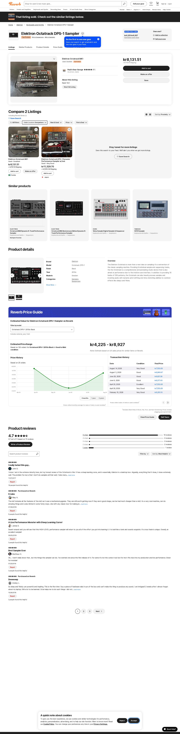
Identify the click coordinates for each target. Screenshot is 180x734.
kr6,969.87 (159, 372)
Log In (170, 4)
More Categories (90, 9)
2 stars (85, 444)
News (128, 9)
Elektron (75, 261)
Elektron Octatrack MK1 (72, 59)
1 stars (85, 448)
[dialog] (90, 720)
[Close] (98, 39)
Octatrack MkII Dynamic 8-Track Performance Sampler (27, 232)
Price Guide (57, 47)
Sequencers (76, 281)
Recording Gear (56, 9)
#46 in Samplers (50, 37)
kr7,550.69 (159, 368)
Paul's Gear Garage (75, 70)
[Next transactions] (167, 402)
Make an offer (146, 74)
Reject (122, 721)
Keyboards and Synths (40, 9)
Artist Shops (146, 9)
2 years (101, 398)
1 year (93, 398)
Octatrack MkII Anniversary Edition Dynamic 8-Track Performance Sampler (68, 232)
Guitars (12, 9)
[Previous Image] (12, 275)
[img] (88, 69)
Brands (122, 9)
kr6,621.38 (158, 376)
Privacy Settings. (101, 724)
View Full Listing (70, 87)
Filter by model (16, 325)
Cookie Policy (48, 724)
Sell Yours (165, 417)
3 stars (85, 441)
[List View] (150, 114)
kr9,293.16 (158, 392)
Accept (134, 721)
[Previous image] (44, 142)
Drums (65, 9)
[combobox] (40, 329)
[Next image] (69, 142)
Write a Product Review (20, 444)
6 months (85, 398)
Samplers (75, 279)
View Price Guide (147, 417)
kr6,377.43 (158, 380)
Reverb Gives (156, 9)
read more (71, 475)
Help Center (167, 9)
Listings (11, 47)
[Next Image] (40, 275)
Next (98, 611)
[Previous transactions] (163, 402)
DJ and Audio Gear (76, 9)
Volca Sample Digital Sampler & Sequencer (108, 231)
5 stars (85, 435)
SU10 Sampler (139, 231)
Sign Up (163, 4)
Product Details (42, 47)
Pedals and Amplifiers (24, 9)
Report (12, 482)
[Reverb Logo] (15, 4)
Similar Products (25, 47)
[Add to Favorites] (83, 34)
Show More (50, 285)
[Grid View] (146, 114)
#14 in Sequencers (38, 37)
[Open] (72, 329)
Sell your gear (138, 4)
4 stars (85, 438)
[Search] (124, 3)
